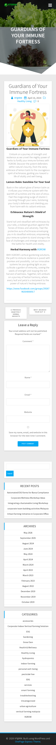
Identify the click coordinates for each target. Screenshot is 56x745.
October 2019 (28, 602)
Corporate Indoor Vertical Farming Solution (28, 626)
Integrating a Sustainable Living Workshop (28, 503)
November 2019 (28, 596)
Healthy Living (24, 101)
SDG (28, 679)
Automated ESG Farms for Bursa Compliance (28, 492)
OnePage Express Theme (27, 741)
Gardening (28, 637)
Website (28, 412)
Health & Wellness (28, 647)
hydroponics (28, 658)
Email (28, 394)
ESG (28, 631)
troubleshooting (28, 695)
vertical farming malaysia (28, 711)
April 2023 (28, 570)
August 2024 (28, 543)
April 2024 (28, 559)
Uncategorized (28, 700)
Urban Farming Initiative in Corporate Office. (28, 513)
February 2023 (28, 580)
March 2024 (28, 564)
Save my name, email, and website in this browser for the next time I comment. (28, 434)
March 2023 (28, 575)
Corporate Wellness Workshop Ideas (28, 497)
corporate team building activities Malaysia (28, 508)
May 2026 (28, 532)
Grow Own (28, 642)
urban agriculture (28, 706)
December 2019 (28, 591)
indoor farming (28, 663)
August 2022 (28, 586)
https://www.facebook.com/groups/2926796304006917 (28, 290)
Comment (28, 341)
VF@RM (18, 97)
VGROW (41, 249)
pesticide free (28, 674)
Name (28, 377)
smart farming (28, 690)
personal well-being (28, 669)
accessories (28, 620)
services (28, 685)
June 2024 (28, 548)
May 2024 (28, 554)
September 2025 (28, 538)
